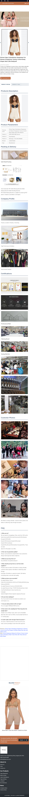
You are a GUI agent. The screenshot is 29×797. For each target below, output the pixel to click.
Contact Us (2, 768)
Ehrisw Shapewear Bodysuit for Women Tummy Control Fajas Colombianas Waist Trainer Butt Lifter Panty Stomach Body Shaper (14, 635)
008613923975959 (4, 757)
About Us (2, 764)
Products (7, 18)
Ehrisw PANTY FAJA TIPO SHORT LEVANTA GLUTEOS (14, 730)
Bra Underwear (3, 782)
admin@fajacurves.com (5, 759)
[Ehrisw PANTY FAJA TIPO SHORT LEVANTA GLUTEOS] (14, 707)
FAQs (1, 766)
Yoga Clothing (3, 779)
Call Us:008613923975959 (8, 3)
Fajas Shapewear (15, 18)
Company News (3, 788)
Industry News (3, 789)
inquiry (21, 740)
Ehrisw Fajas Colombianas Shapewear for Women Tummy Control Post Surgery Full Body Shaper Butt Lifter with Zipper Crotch (14, 630)
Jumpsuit (2, 780)
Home (2, 18)
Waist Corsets (3, 775)
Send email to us (6, 78)
